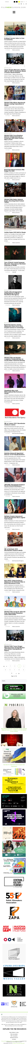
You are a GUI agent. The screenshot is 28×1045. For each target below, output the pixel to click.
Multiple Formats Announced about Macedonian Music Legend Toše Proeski (14, 518)
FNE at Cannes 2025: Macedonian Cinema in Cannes (14, 424)
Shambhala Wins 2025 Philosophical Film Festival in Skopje (13, 392)
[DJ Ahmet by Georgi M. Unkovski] (15, 28)
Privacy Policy (4, 1041)
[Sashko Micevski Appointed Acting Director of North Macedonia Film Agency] (15, 282)
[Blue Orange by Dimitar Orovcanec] (15, 252)
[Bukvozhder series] (15, 601)
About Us (17, 1041)
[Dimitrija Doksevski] (15, 443)
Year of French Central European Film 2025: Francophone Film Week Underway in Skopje (15, 264)
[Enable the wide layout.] (26, 1)
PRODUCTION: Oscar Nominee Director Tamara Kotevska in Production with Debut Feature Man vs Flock (14, 137)
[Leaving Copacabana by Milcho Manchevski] (15, 92)
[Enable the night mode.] (12, 1)
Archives (14, 1039)
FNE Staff (14, 272)
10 (11, 673)
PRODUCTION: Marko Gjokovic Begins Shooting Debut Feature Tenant (14, 201)
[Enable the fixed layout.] (24, 1)
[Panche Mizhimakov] (15, 474)
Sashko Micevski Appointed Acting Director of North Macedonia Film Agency (13, 293)
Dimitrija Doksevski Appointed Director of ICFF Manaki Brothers (14, 454)
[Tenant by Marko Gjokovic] (15, 189)
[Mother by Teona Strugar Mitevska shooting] (15, 59)
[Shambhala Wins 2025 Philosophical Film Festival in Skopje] (15, 380)
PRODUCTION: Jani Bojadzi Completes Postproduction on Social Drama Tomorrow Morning (14, 359)
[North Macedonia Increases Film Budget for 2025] (15, 159)
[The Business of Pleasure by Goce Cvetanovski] (15, 315)
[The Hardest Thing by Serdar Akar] (15, 222)
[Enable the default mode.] (10, 1)
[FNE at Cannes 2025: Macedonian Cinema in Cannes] (15, 413)
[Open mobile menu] (14, 12)
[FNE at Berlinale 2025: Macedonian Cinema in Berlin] (15, 539)
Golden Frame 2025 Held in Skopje (15, 232)
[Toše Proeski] (15, 506)
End (18, 673)
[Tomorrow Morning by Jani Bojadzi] (15, 347)
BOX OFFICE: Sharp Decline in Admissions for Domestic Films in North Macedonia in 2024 (14, 582)
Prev (6, 666)
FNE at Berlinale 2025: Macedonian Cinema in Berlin (13, 549)
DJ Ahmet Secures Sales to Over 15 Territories (14, 39)
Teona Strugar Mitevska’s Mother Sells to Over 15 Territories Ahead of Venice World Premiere (15, 71)
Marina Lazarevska (16, 49)
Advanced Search (14, 1037)
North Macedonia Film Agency (18, 433)
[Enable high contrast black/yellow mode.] (17, 1)
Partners (8, 1041)
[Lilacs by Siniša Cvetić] (15, 570)
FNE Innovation (14, 1036)
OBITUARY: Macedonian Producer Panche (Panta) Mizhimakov (14, 485)
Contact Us (13, 1041)
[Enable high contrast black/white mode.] (14, 1)
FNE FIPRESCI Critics (14, 1032)
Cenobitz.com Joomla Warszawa (18, 1043)
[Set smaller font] (21, 4)
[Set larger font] (26, 4)
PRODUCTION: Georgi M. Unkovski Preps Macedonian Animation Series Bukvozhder (14, 613)
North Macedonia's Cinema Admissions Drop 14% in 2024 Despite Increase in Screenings (14, 326)
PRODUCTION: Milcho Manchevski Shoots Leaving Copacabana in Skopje (14, 104)
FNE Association (14, 1034)
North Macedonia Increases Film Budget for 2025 (14, 170)
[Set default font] (24, 4)
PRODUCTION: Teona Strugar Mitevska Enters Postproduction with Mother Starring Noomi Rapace (14, 648)
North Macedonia (8, 36)
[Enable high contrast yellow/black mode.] (19, 1)
